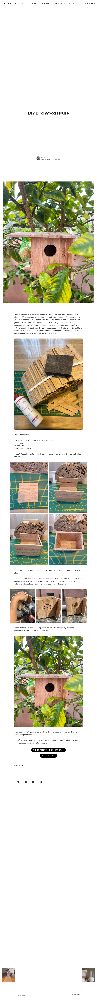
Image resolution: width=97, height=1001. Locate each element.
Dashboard (89, 3)
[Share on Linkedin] (33, 782)
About (72, 3)
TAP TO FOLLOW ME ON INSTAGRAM (48, 750)
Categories (59, 3)
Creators (45, 3)
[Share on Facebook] (26, 782)
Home (34, 3)
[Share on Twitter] (18, 782)
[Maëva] (38, 158)
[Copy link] (41, 782)
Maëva (43, 157)
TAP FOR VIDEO (48, 756)
